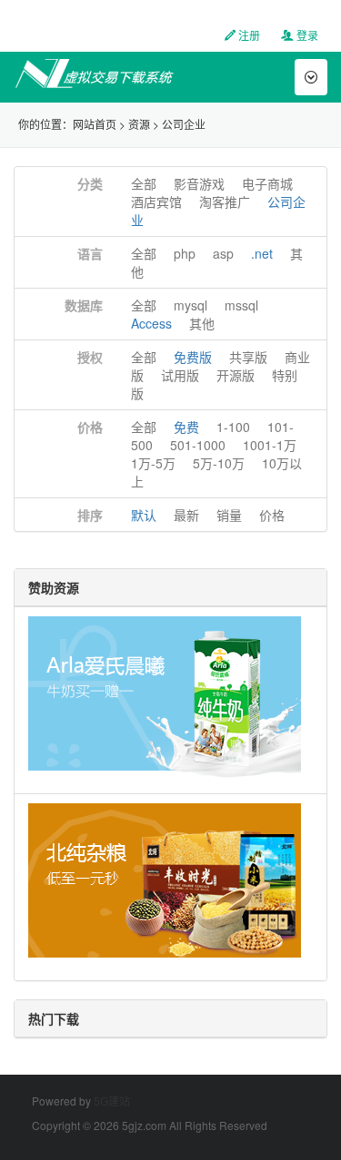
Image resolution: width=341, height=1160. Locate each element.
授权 (90, 357)
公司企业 (184, 124)
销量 (229, 515)
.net (262, 253)
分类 (90, 183)
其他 (202, 323)
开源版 (235, 375)
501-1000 (198, 445)
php (185, 253)
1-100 (233, 427)
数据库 (84, 305)
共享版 (248, 357)
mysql (190, 305)
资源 (139, 124)
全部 (143, 183)
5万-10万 (219, 463)
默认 (143, 515)
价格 (90, 427)
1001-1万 (269, 445)
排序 (90, 515)
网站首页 (94, 124)
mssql (241, 305)
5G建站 (112, 1100)
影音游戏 (199, 183)
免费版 (193, 357)
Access (151, 323)
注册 (248, 35)
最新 (186, 515)
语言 (90, 253)
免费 (186, 427)
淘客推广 (224, 201)
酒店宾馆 (156, 201)
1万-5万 (153, 463)
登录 (306, 35)
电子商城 (267, 183)
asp (223, 253)
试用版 (180, 375)
